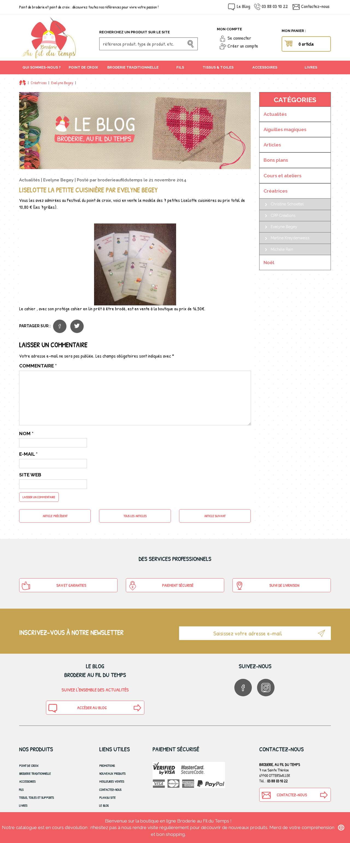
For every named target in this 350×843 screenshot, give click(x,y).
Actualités (29, 180)
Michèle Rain (282, 249)
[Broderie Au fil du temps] (57, 38)
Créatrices (38, 83)
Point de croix (29, 765)
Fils (21, 789)
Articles (272, 145)
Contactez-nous (315, 6)
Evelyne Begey (62, 83)
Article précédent (55, 516)
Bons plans (276, 160)
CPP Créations (283, 215)
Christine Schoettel (287, 204)
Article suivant (215, 516)
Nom (26, 433)
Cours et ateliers (282, 175)
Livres (23, 805)
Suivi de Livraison (284, 585)
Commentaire (38, 366)
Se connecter (239, 38)
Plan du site (107, 797)
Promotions (107, 765)
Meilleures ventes (111, 781)
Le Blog (243, 6)
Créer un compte (243, 46)
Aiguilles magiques (285, 129)
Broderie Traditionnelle (35, 773)
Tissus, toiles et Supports (36, 797)
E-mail (28, 454)
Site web (30, 474)
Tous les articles (135, 516)
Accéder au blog (92, 708)
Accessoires (27, 781)
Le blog (104, 805)
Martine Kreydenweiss (290, 238)
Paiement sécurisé (178, 585)
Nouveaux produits (112, 773)
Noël (269, 262)
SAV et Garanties (71, 585)
